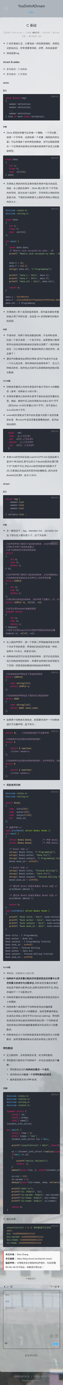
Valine (58, 1363)
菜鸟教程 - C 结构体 (17, 69)
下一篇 (53, 1286)
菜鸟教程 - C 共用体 (17, 74)
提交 (55, 1343)
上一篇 (9, 1286)
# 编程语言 (31, 1278)
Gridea (37, 1380)
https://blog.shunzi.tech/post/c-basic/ (34, 1258)
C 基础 (31, 25)
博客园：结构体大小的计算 (20, 973)
